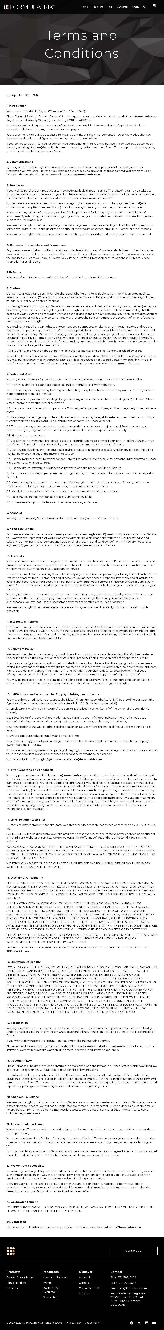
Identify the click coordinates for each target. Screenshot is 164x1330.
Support (84, 1293)
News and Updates (55, 1277)
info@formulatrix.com (133, 1288)
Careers (84, 1282)
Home (84, 6)
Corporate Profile (90, 1288)
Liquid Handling (16, 1282)
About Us (85, 1277)
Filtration (12, 1288)
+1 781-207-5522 (126, 1282)
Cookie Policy (92, 1322)
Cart (109, 6)
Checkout (122, 6)
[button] (133, 1251)
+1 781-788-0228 (125, 1277)
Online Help (50, 1297)
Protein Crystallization (20, 1277)
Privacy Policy (74, 1322)
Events (47, 1282)
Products (98, 6)
